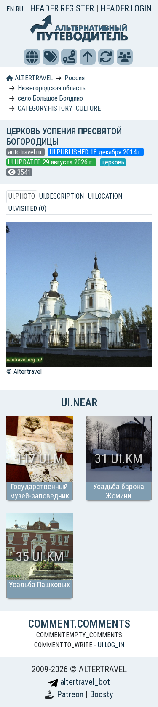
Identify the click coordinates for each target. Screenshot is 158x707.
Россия (74, 78)
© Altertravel (24, 372)
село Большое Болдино (50, 98)
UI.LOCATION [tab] (105, 196)
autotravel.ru (25, 152)
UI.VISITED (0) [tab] (27, 208)
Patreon (71, 694)
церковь (113, 162)
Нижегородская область (52, 88)
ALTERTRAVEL (33, 78)
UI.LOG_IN (111, 645)
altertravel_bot (84, 682)
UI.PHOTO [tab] (21, 196)
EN (11, 9)
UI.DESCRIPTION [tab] (61, 196)
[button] (32, 56)
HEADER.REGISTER (63, 8)
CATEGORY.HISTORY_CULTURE (59, 108)
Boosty (101, 694)
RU (19, 9)
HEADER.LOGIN (126, 8)
